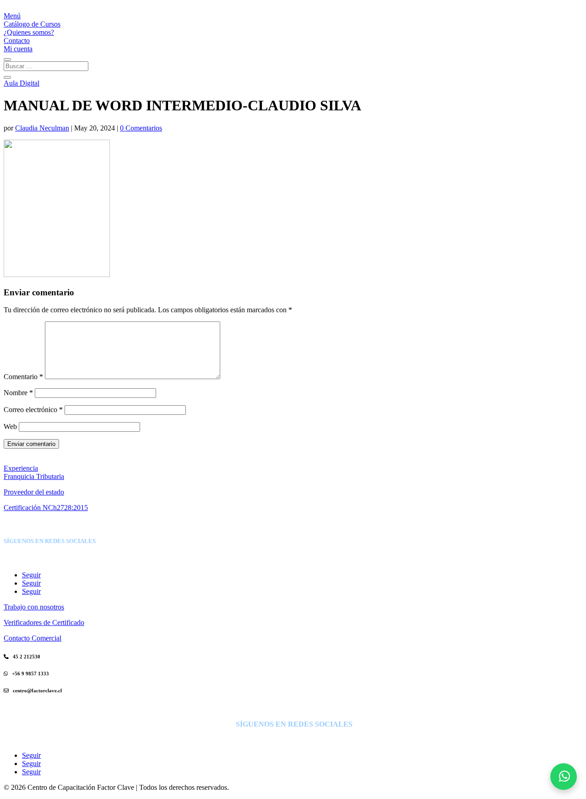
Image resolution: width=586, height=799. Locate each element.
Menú (12, 16)
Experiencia (21, 468)
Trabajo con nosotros (34, 607)
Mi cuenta (18, 49)
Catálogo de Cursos (32, 24)
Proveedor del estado (34, 492)
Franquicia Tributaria (34, 476)
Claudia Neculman (42, 128)
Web (10, 426)
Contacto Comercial (32, 638)
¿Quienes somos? (29, 32)
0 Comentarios (141, 128)
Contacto (17, 40)
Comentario (23, 376)
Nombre (18, 393)
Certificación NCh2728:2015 (46, 507)
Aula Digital (21, 83)
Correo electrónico (33, 409)
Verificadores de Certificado (44, 622)
